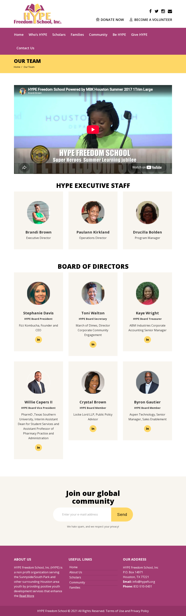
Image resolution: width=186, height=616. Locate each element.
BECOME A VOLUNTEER (153, 19)
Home (19, 34)
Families (77, 34)
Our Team (29, 67)
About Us (75, 572)
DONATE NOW (112, 19)
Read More (26, 596)
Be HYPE (119, 34)
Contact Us (25, 48)
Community (98, 34)
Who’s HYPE (38, 34)
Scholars (59, 34)
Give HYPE (139, 34)
